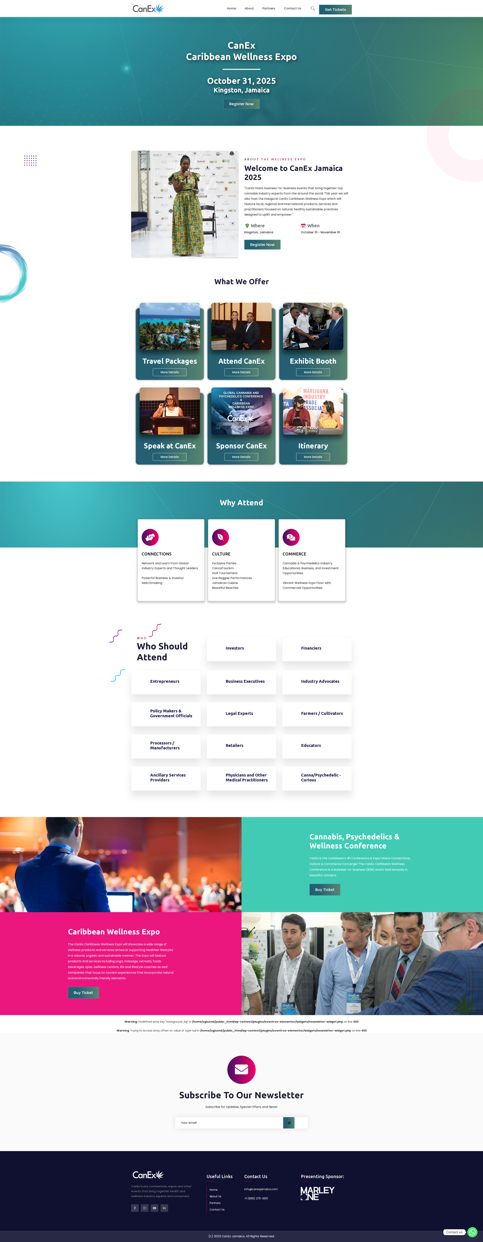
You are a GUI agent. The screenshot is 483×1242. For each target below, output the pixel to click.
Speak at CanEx (170, 446)
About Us (215, 1196)
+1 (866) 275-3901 (256, 1198)
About (249, 8)
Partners (268, 8)
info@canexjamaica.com (261, 1189)
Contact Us (292, 8)
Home (231, 8)
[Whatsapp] (472, 1232)
